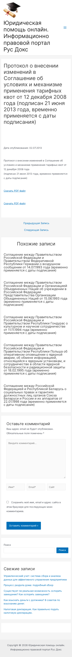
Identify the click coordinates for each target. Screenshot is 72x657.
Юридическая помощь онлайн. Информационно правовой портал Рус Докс (26, 36)
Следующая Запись (36, 230)
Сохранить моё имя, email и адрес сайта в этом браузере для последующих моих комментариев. (33, 507)
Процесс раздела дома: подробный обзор (28, 585)
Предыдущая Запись (36, 223)
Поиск (7, 544)
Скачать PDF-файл (15, 190)
